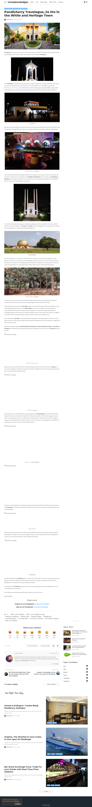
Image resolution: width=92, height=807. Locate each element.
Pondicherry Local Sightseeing (12, 616)
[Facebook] (54, 664)
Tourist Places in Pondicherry (36, 618)
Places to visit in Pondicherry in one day (35, 614)
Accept (18, 803)
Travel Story (23, 8)
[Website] (52, 664)
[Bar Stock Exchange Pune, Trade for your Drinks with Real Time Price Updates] (67, 773)
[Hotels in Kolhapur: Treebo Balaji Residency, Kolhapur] (67, 710)
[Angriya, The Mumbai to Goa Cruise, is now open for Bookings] (67, 742)
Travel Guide (16, 8)
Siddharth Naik (10, 19)
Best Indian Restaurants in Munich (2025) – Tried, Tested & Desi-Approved (79, 632)
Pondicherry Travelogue (36, 616)
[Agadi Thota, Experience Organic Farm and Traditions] (67, 654)
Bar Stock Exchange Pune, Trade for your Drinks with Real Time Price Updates (23, 769)
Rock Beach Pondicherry (11, 618)
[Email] (58, 646)
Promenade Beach (47, 616)
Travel (10, 8)
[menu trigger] (6, 2)
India (6, 8)
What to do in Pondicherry (11, 620)
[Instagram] (56, 664)
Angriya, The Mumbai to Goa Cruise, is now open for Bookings (23, 738)
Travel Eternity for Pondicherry (52, 618)
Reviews (65, 672)
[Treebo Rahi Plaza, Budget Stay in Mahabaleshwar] (67, 647)
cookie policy (16, 801)
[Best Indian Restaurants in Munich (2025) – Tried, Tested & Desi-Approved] (67, 633)
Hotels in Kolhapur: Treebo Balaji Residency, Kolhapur (21, 706)
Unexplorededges (18, 2)
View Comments (51, 684)
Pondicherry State (25, 616)
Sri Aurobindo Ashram (23, 618)
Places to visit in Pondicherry (17, 614)
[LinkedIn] (57, 664)
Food (64, 666)
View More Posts (53, 653)
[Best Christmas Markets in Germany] (67, 640)
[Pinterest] (53, 646)
